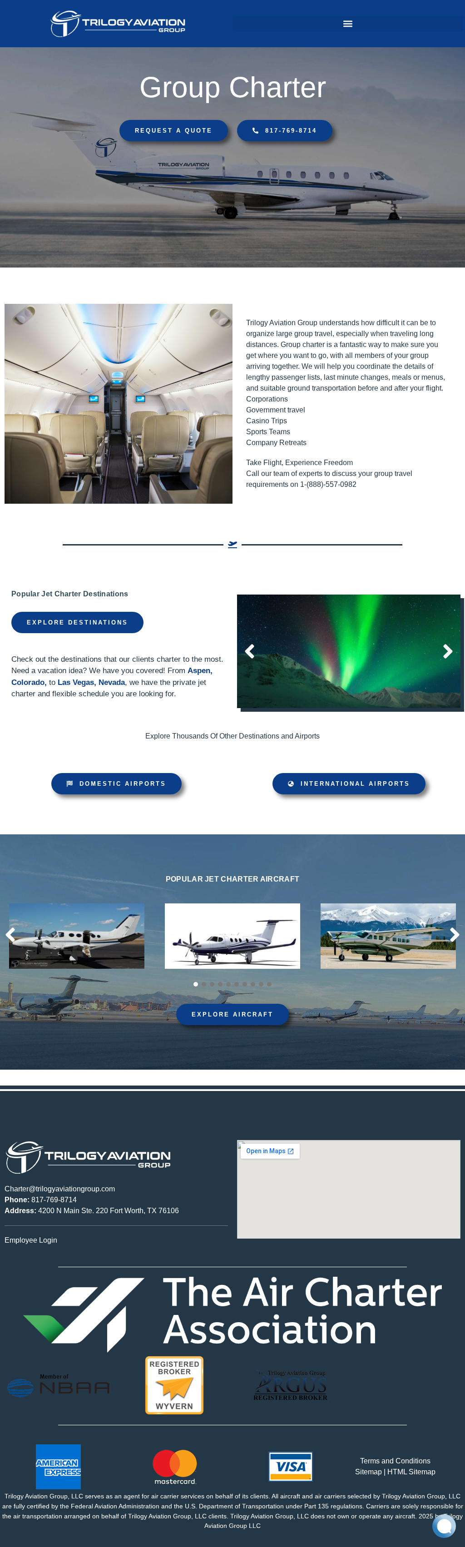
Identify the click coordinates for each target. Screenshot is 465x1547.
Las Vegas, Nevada (91, 682)
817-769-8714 (41, 1200)
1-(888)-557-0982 (328, 484)
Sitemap (368, 1472)
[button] (347, 23)
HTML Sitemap (411, 1472)
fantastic (353, 344)
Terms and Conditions (395, 1461)
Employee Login (31, 1240)
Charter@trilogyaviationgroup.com (60, 1189)
